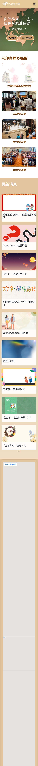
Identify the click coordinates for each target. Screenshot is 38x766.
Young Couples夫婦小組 (16, 333)
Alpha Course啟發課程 (15, 245)
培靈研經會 (8, 361)
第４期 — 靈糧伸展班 (14, 389)
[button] (34, 4)
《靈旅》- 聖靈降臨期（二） (17, 417)
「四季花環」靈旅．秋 (14, 445)
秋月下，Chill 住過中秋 (15, 273)
